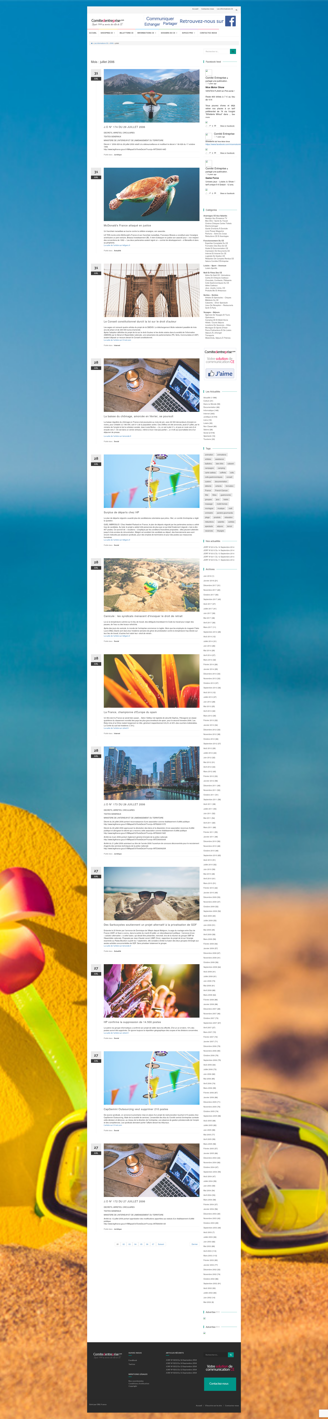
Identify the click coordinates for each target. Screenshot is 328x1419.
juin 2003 (207, 1241)
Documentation (209, 407)
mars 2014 (207, 659)
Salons (206, 429)
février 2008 (208, 999)
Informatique (208, 410)
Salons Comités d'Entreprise (216, 261)
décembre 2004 (210, 1158)
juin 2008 (207, 981)
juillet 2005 (208, 1125)
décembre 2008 (210, 953)
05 (141, 1244)
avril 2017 (207, 622)
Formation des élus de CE (216, 245)
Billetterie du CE (211, 300)
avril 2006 (207, 1083)
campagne (209, 468)
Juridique (118, 154)
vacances (209, 530)
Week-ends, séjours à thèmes (217, 338)
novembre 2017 (210, 590)
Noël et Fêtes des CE (212, 272)
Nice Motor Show (215, 87)
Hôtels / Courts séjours (214, 322)
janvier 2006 (208, 1097)
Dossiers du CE (168, 33)
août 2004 (207, 1176)
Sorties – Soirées (210, 295)
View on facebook (227, 126)
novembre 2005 (210, 1106)
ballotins (208, 463)
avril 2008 (207, 990)
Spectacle (207, 436)
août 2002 (207, 1288)
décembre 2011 (210, 785)
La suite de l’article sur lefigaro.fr (117, 245)
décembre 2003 (210, 1213)
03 (130, 1244)
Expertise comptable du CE (216, 243)
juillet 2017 (208, 608)
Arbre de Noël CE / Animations (217, 275)
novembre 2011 (210, 790)
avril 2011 (207, 822)
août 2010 (207, 860)
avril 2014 (207, 655)
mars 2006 (207, 1088)
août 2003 (207, 1232)
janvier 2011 (208, 836)
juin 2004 (207, 1185)
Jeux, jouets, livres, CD (215, 288)
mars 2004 (207, 1199)
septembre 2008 (210, 967)
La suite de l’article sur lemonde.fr (117, 436)
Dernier (195, 1244)
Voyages (220, 530)
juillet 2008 (208, 976)
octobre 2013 (209, 683)
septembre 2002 (210, 1283)
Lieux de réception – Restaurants (219, 305)
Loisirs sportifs (211, 268)
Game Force (212, 178)
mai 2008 (207, 985)
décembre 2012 (210, 729)
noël (230, 508)
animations (221, 454)
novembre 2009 (210, 901)
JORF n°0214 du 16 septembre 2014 (218, 547)
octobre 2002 (209, 1279)
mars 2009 (207, 939)
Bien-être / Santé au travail (216, 220)
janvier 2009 (208, 948)
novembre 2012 (210, 734)
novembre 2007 (210, 1013)
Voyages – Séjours (211, 312)
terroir (229, 526)
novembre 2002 (210, 1274)
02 (124, 1244)
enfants (219, 486)
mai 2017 (207, 618)
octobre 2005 (209, 1111)
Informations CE (145, 33)
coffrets (223, 472)
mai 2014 (207, 650)
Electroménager (211, 226)
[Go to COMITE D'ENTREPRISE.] (91, 43)
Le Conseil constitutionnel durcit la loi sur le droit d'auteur (140, 321)
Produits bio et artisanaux (215, 290)
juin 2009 (207, 925)
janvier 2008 (208, 1004)
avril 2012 (207, 767)
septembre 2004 (210, 1171)
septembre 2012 (210, 743)
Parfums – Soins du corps (216, 233)
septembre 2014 (210, 632)
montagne (209, 508)
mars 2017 (207, 627)
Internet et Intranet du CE (215, 253)
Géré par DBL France (97, 1404)
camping (221, 468)
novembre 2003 (210, 1218)
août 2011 (207, 804)
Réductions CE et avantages (217, 236)
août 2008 (207, 971)
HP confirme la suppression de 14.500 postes (132, 1022)
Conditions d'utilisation (139, 1383)
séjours (220, 526)
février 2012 (208, 776)
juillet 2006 (208, 1069)
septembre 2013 (210, 687)
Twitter (132, 1364)
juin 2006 (207, 1074)
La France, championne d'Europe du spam (130, 712)
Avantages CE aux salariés (215, 215)
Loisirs (206, 423)
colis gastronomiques (213, 477)
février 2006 (208, 1092)
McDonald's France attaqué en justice (127, 225)
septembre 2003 (210, 1227)
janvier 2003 (208, 1265)
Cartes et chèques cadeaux (216, 277)
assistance (219, 459)
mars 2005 (207, 1144)
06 (147, 1244)
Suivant (161, 1244)
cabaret (231, 463)
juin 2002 (207, 1297)
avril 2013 (207, 711)
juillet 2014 (208, 641)
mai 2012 (207, 762)
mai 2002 (207, 1302)
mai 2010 (207, 874)
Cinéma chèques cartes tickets (218, 223)
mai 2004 (207, 1190)
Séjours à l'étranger (213, 332)
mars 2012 (207, 771)
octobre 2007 (209, 1018)
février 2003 (208, 1260)
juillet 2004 (208, 1181)
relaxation (229, 517)
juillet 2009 (208, 920)
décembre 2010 (210, 841)
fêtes (214, 495)
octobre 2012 (209, 739)
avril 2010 (207, 878)
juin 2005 (207, 1130)
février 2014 (208, 664)
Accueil (195, 9)
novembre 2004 (210, 1162)
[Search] (233, 51)
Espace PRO (187, 33)
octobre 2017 (209, 594)
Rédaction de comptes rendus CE (219, 258)
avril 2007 (207, 1027)
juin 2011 (207, 813)
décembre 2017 (210, 585)
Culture (206, 400)
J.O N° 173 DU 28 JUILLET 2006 (124, 804)
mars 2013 (207, 715)
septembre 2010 (210, 855)
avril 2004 (207, 1195)
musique (221, 508)
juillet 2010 (208, 864)
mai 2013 (207, 706)
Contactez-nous (207, 9)
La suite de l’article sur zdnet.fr (116, 728)
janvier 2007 (208, 1041)
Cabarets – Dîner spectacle (216, 302)
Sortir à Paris (210, 307)
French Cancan (221, 490)
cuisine (208, 481)
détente (208, 486)
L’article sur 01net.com (113, 1125)
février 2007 (208, 1037)
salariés (221, 521)
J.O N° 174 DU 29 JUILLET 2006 (124, 127)
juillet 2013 (208, 697)
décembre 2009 (210, 897)
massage (209, 504)
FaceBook (133, 1360)
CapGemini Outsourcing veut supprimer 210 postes (136, 1109)
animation (209, 454)
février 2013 (208, 720)
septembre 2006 (210, 1060)
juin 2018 (207, 576)
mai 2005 (207, 1134)
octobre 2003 (209, 1223)
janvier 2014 (208, 669)
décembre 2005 (210, 1102)
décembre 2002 (210, 1269)
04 (135, 1244)
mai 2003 (207, 1246)
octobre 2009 (209, 906)
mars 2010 (207, 883)
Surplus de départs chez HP (121, 512)
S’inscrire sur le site (213, 1405)
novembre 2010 (210, 846)
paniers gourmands (225, 513)
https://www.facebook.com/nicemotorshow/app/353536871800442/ (236, 144)
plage (207, 517)
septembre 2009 (210, 911)
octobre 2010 (209, 850)
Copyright (133, 1386)
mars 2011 (207, 827)
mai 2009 (207, 929)
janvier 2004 (208, 1209)
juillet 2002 (208, 1292)
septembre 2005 (210, 1116)
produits (217, 517)
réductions (209, 521)
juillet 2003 (208, 1237)
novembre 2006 (210, 1050)
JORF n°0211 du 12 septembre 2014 (218, 556)
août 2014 (207, 636)
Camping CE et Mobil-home (216, 320)
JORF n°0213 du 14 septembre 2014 (218, 550)
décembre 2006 (210, 1046)
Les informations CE (225, 9)
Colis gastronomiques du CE (217, 283)
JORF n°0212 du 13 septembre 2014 (218, 553)
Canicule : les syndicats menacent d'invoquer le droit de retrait (143, 616)
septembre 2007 (210, 1023)
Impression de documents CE (217, 251)
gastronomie (226, 495)
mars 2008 (207, 995)
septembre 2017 (210, 599)
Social (116, 441)
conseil (229, 477)
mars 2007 (207, 1032)
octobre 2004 (209, 1167)
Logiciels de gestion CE (215, 256)
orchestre (209, 513)
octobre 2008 (209, 962)
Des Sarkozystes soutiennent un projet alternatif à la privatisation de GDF (150, 924)
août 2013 (207, 692)
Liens (205, 420)
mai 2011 (207, 818)
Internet (117, 345)
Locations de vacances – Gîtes (218, 325)
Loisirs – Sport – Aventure (214, 265)
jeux (217, 499)
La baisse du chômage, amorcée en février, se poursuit (138, 416)
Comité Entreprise (216, 77)
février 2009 (208, 943)
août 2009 (207, 916)
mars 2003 (207, 1255)
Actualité (117, 250)
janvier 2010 (208, 892)
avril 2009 (207, 934)
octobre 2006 (209, 1055)
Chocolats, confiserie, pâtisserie (218, 280)
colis (232, 472)
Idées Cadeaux (211, 285)
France (208, 490)
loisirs (226, 499)
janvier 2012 (208, 780)
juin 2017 (207, 613)
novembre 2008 (210, 957)
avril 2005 (207, 1139)
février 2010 (208, 888)
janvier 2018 (208, 580)
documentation (221, 481)
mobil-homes (222, 504)
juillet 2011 (208, 808)
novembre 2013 (210, 678)
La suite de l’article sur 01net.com (117, 340)
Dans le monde (209, 404)
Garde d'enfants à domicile (216, 228)
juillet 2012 (208, 753)
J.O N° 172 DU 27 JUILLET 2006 (124, 1201)
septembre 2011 (210, 799)
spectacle (209, 526)
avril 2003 (207, 1251)
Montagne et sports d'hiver (216, 327)
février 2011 (208, 832)
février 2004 (208, 1204)
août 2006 (207, 1064)
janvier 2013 (208, 725)
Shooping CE (107, 33)
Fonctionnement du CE (213, 240)
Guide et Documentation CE (216, 248)
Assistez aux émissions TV (216, 218)
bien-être (219, 463)
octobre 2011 (209, 794)
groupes (208, 499)
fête (206, 495)
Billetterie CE (126, 33)
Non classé (208, 426)
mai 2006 (207, 1078)
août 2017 (207, 604)
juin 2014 (207, 646)
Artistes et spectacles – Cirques (218, 297)
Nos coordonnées (136, 1381)
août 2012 (207, 748)
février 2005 (208, 1148)
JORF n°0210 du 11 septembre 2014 (218, 560)
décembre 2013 (210, 673)
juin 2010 (207, 869)
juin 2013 (207, 701)
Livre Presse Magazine (214, 231)
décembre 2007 (210, 1009)
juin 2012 (207, 757)
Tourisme (207, 439)
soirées (231, 521)
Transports (209, 335)
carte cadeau (210, 472)
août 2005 (207, 1120)
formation (229, 486)
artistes (208, 459)
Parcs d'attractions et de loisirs (218, 330)
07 (153, 1244)
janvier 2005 (208, 1153)
